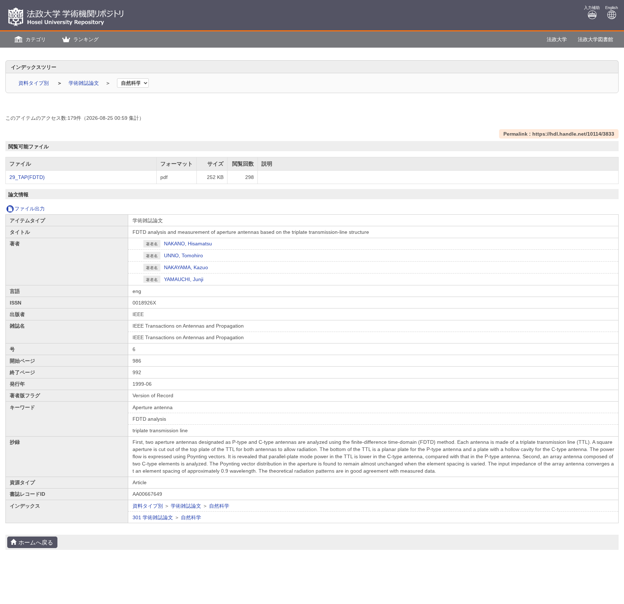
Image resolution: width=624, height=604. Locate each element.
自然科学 (219, 506)
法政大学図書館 (595, 39)
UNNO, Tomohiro (183, 255)
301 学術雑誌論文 (153, 517)
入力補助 (592, 7)
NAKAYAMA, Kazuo (186, 267)
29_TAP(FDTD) (27, 177)
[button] (29, 39)
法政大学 (557, 39)
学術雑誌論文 (84, 83)
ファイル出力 (29, 208)
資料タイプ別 (34, 83)
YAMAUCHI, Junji (183, 279)
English (611, 7)
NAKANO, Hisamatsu (188, 243)
